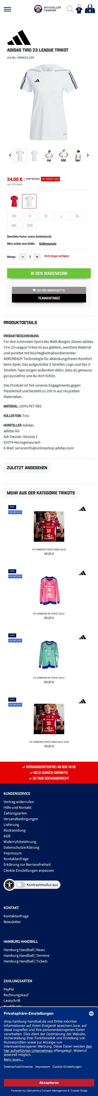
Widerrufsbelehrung (20, 841)
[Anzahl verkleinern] (22, 256)
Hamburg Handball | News (24, 950)
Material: (11, 406)
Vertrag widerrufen (19, 801)
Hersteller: (13, 425)
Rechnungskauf (16, 995)
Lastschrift (12, 1000)
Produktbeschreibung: (21, 336)
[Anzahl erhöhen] (37, 256)
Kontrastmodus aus (42, 884)
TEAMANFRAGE (49, 298)
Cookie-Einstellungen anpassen (29, 870)
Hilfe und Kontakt (17, 807)
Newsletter (12, 921)
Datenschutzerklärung (21, 847)
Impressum (13, 853)
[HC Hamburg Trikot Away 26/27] (49, 532)
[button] (7, 9)
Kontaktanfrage (16, 859)
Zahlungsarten (15, 813)
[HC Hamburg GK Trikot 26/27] (49, 596)
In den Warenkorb (49, 273)
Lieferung (11, 824)
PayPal (9, 989)
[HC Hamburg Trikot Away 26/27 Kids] (49, 725)
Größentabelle (47, 244)
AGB (7, 836)
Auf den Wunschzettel (51, 290)
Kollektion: (13, 415)
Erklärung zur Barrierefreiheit (27, 864)
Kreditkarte (13, 1006)
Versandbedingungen (21, 819)
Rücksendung (14, 830)
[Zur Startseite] (47, 9)
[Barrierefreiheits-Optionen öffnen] (9, 885)
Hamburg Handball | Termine (26, 955)
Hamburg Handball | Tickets (26, 961)
